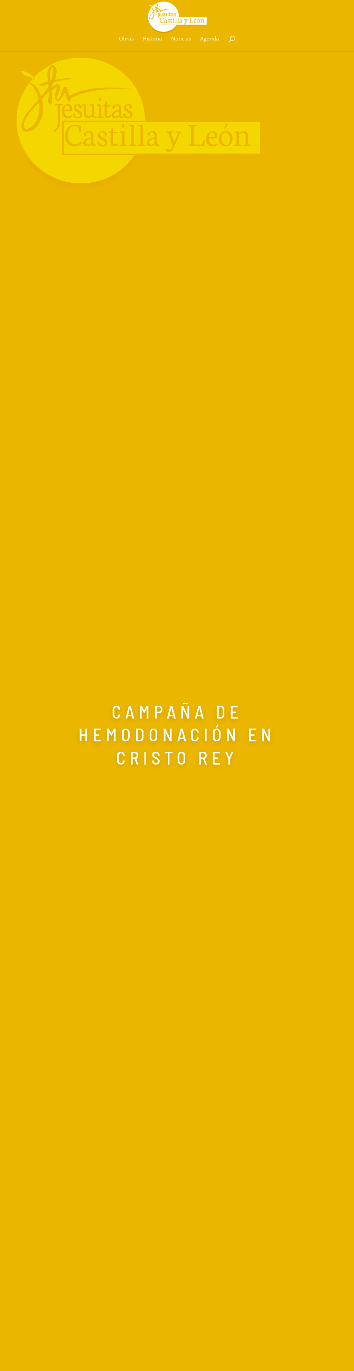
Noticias (181, 39)
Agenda (209, 39)
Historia (152, 39)
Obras (126, 39)
